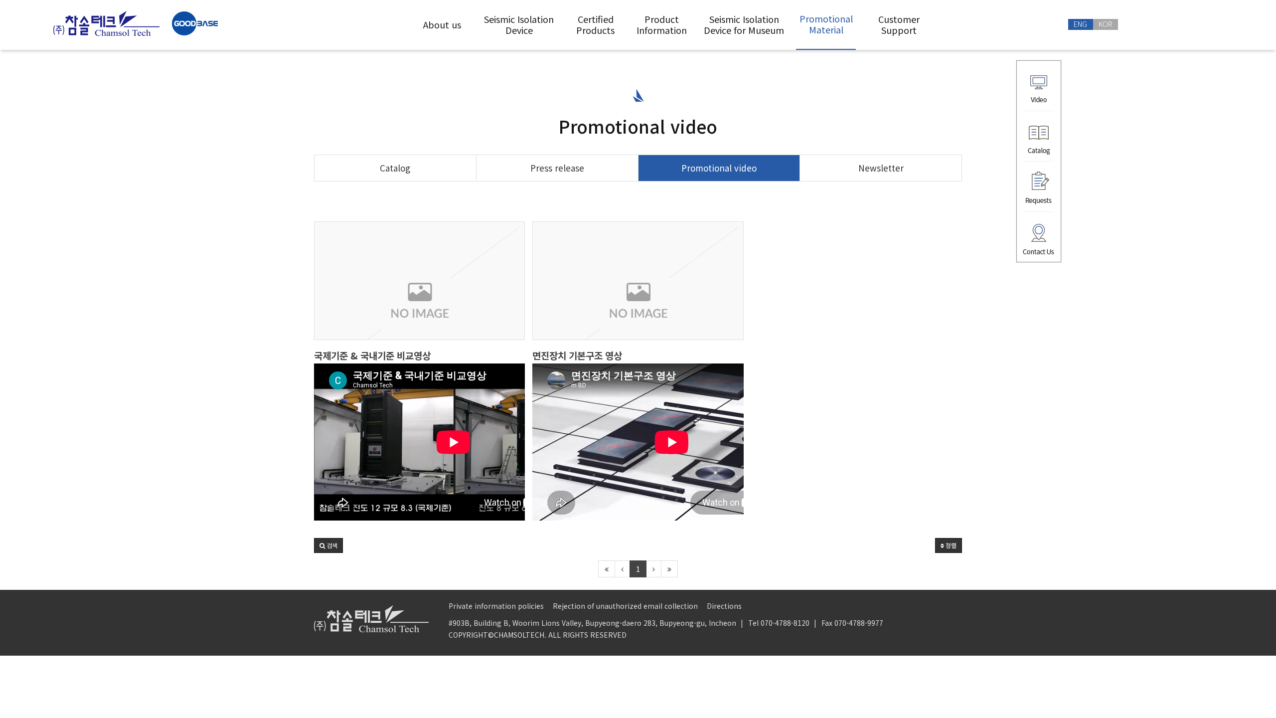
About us (442, 24)
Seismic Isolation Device (519, 24)
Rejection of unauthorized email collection (625, 606)
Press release (557, 168)
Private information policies (496, 606)
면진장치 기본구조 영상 (577, 355)
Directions (724, 606)
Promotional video (719, 168)
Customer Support (899, 24)
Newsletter (881, 168)
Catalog (395, 168)
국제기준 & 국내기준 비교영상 (372, 355)
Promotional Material (826, 24)
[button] (328, 545)
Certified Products (595, 24)
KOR (1106, 24)
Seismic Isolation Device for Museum (744, 24)
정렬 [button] (950, 545)
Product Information (662, 24)
